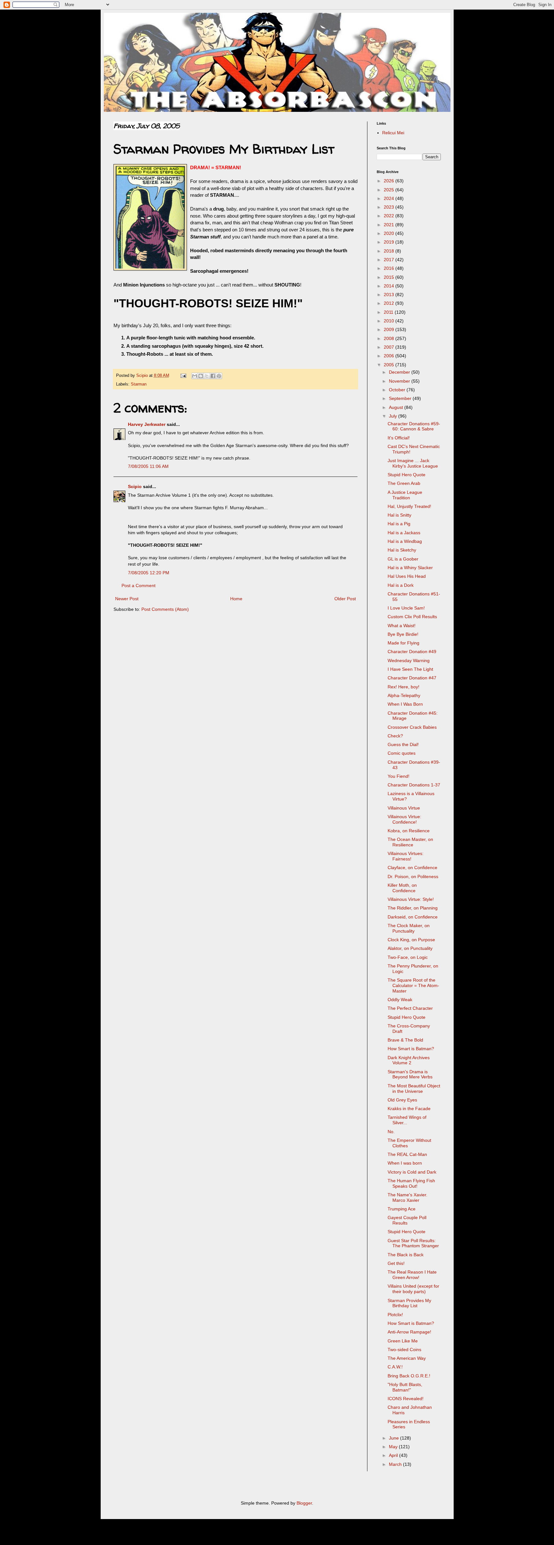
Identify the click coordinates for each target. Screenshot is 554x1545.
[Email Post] (183, 375)
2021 (389, 224)
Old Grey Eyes (402, 1099)
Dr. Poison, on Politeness (413, 876)
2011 (389, 312)
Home (236, 598)
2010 (389, 320)
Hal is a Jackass (404, 532)
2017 (389, 259)
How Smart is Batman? (411, 1048)
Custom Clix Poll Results (412, 616)
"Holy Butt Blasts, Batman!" (405, 1387)
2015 (389, 277)
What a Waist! (402, 625)
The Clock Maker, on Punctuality (409, 928)
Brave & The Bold (405, 1039)
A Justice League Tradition (405, 495)
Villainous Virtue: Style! (411, 899)
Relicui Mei (393, 132)
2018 (389, 250)
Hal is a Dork (401, 585)
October (398, 389)
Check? (395, 735)
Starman (139, 384)
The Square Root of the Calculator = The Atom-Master (413, 985)
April (394, 1455)
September (401, 398)
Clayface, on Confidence (412, 867)
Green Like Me (403, 1340)
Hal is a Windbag (405, 541)
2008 (389, 338)
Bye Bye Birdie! (403, 634)
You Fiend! (398, 776)
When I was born (405, 1163)
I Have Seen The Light (410, 669)
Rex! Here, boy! (403, 686)
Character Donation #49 (412, 651)
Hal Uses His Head (407, 576)
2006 (389, 355)
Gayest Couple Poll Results (407, 1220)
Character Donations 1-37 (414, 784)
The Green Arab (404, 483)
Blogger (304, 1503)
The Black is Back (406, 1254)
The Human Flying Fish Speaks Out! (411, 1183)
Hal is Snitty (399, 515)
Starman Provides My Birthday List (409, 1303)
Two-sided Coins (404, 1349)
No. (391, 1131)
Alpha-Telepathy (404, 695)
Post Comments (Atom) (165, 609)
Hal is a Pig (399, 523)
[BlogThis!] (200, 376)
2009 (389, 329)
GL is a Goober (403, 558)
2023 (389, 207)
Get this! (396, 1263)
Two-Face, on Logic (408, 957)
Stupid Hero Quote (406, 474)
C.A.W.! (395, 1366)
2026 (389, 180)
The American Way (407, 1358)
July (393, 416)
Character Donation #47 (412, 677)
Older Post (345, 598)
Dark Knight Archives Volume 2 (409, 1060)
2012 (389, 303)
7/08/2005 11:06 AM (148, 466)
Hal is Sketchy (402, 549)
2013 (389, 294)
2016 (389, 268)
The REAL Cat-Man (407, 1154)
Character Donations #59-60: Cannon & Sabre (414, 426)
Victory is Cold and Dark (412, 1172)
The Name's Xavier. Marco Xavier (407, 1197)
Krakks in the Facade (409, 1108)
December (400, 372)
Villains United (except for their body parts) (413, 1288)
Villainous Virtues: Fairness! (406, 856)
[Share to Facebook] (213, 376)
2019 (389, 242)
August (396, 407)
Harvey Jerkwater (146, 424)
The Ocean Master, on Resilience (410, 842)
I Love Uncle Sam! (406, 608)
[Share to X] (207, 376)
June (394, 1438)
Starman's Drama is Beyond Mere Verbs (410, 1074)
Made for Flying (403, 642)
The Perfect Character (410, 1008)
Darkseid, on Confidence (413, 916)
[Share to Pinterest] (219, 376)
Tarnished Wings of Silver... (407, 1120)
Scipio (135, 486)
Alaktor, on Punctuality (410, 948)
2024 (389, 198)
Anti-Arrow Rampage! (409, 1331)
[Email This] (194, 376)
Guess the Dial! (403, 744)
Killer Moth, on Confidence (402, 888)
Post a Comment (138, 585)
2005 (389, 364)
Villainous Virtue (404, 807)
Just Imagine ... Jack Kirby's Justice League (413, 463)
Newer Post (126, 598)
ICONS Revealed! (406, 1398)
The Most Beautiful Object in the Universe (414, 1088)
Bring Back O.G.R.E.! (409, 1375)
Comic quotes (402, 753)
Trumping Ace (402, 1208)
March (396, 1464)
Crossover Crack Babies (412, 727)
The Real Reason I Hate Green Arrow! (412, 1274)
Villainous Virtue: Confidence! (404, 819)
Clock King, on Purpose (411, 939)
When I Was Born (405, 704)
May (394, 1446)
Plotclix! (395, 1314)
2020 (389, 233)
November (400, 381)
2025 (389, 189)
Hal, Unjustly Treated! (409, 506)
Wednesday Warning (409, 660)
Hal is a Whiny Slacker (410, 567)
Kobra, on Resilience (409, 830)
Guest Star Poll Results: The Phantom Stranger (413, 1243)
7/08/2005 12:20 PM (148, 572)
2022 (389, 215)
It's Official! (399, 437)
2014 (389, 285)
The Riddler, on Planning (413, 907)
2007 (389, 347)
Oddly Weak (400, 999)
